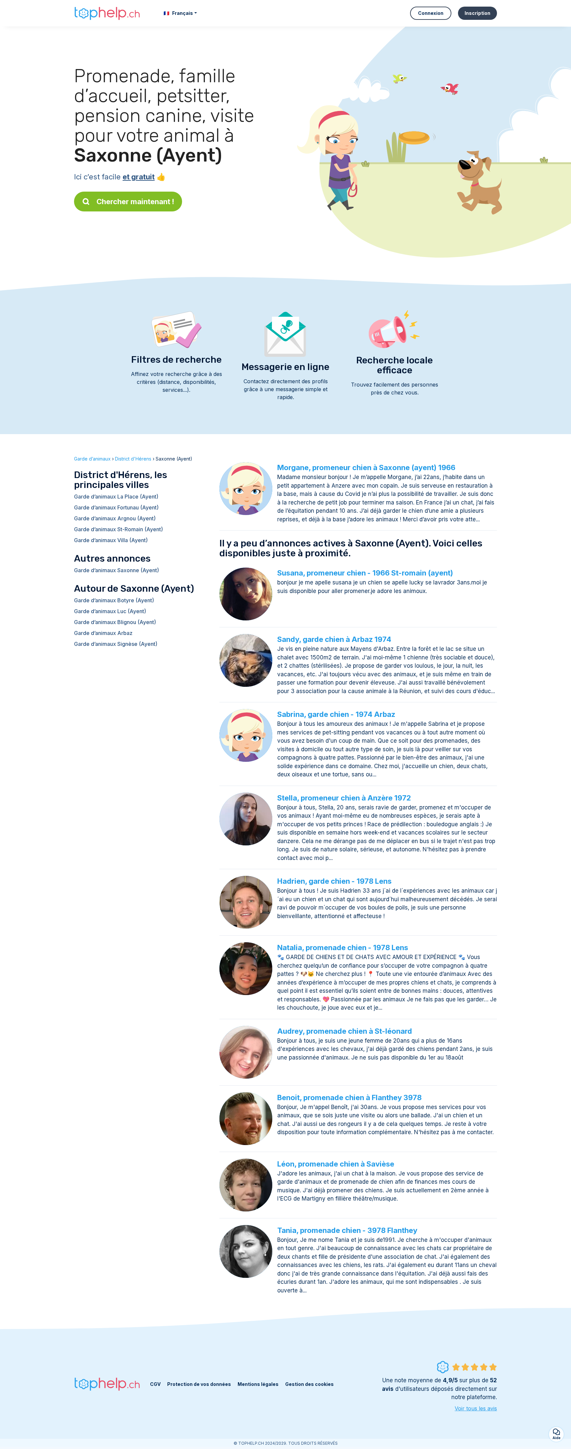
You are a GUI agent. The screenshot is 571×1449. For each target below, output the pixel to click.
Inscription (477, 13)
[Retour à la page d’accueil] (107, 13)
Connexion (430, 13)
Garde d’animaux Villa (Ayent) (111, 540)
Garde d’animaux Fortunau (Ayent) (116, 507)
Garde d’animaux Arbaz (103, 633)
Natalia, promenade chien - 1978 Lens (342, 947)
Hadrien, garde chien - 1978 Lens (334, 881)
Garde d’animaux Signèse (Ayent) (115, 644)
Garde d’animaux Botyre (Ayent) (114, 600)
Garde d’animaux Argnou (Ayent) (115, 518)
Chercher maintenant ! (135, 201)
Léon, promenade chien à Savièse (335, 1164)
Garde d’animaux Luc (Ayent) (110, 611)
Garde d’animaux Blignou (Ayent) (115, 622)
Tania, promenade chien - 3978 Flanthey (347, 1230)
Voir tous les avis (476, 1408)
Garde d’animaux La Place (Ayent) (116, 496)
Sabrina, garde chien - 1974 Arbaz (336, 714)
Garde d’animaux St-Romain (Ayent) (118, 529)
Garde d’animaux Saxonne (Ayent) (116, 570)
